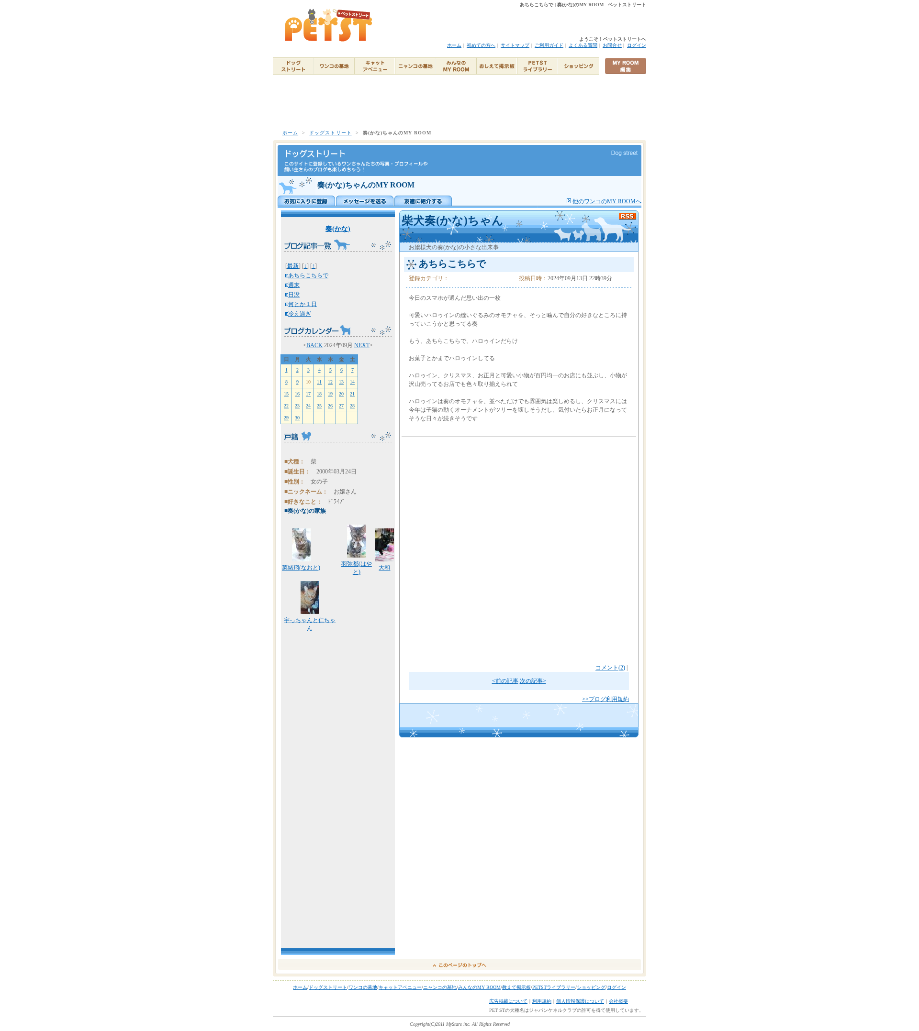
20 (341, 393)
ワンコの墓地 (362, 987)
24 (308, 405)
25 (319, 405)
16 (297, 393)
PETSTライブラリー (553, 987)
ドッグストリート (330, 132)
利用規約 (541, 1001)
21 (352, 393)
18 (319, 393)
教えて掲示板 (516, 987)
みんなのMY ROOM (479, 987)
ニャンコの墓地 (440, 987)
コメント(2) (610, 667)
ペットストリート (329, 25)
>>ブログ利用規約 (605, 699)
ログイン (636, 45)
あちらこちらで (308, 275)
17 (308, 393)
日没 (294, 294)
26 (330, 405)
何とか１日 (302, 304)
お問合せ (612, 45)
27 (341, 405)
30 (297, 417)
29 (286, 417)
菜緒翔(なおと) (301, 567)
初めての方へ (481, 45)
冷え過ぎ (299, 313)
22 (286, 405)
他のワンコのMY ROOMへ (606, 201)
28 (352, 405)
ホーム (454, 45)
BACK (314, 345)
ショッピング (591, 987)
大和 (384, 567)
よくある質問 (583, 45)
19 (330, 393)
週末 (294, 285)
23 (297, 405)
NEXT (362, 345)
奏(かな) (337, 228)
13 (341, 381)
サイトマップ (515, 45)
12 (330, 381)
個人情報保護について (580, 1001)
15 (286, 393)
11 (319, 381)
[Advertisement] (459, 101)
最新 (293, 266)
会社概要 (618, 1001)
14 (352, 381)
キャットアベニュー (400, 987)
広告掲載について (508, 1001)
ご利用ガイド (549, 45)
